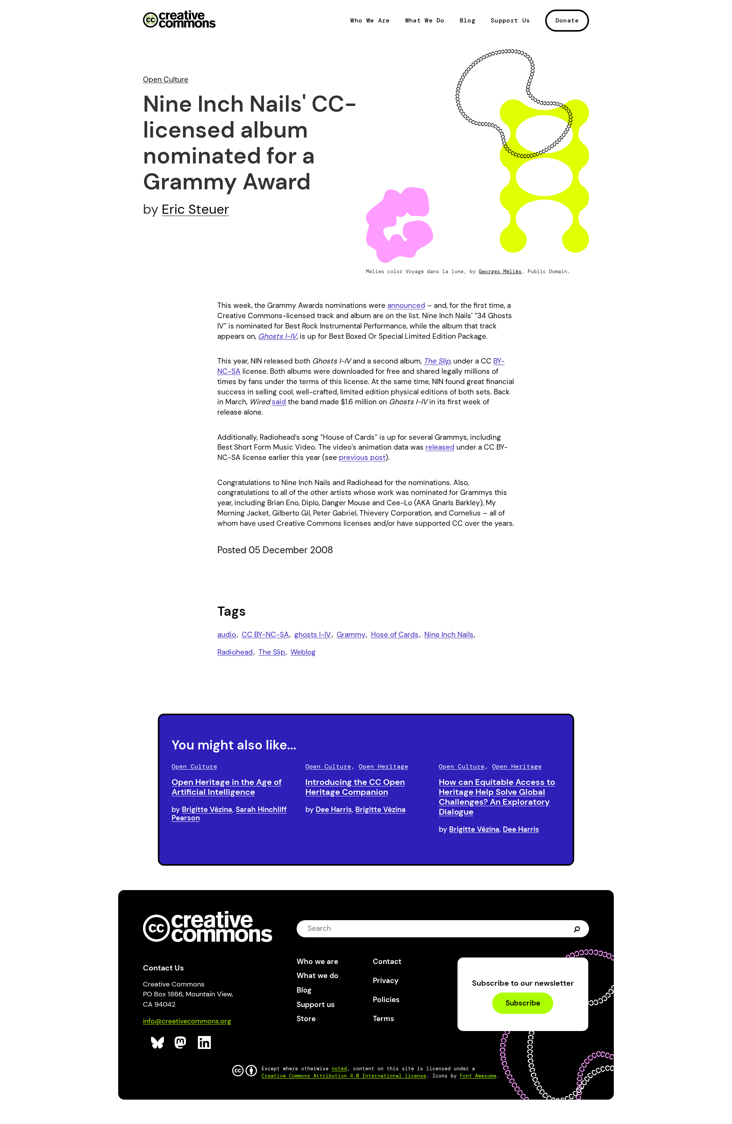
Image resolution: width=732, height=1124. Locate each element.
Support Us (510, 20)
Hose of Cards (395, 634)
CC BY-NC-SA (265, 634)
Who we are (317, 961)
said (279, 402)
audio (226, 634)
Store (306, 1018)
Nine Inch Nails (449, 634)
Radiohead (235, 652)
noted (339, 1068)
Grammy (351, 634)
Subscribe (523, 1003)
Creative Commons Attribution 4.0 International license (344, 1076)
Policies (386, 999)
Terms (383, 1018)
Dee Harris (334, 809)
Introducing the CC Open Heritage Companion (355, 787)
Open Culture (165, 79)
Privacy (385, 980)
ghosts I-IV (312, 634)
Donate (567, 20)
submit (577, 928)
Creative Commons (179, 19)
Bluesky (157, 1042)
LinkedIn (204, 1042)
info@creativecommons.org (187, 1021)
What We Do (425, 20)
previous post (362, 457)
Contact (387, 961)
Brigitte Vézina (207, 809)
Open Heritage (383, 766)
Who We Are (370, 20)
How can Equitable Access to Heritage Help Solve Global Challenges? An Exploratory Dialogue (497, 797)
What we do (318, 975)
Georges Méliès (500, 271)
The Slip (271, 652)
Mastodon (181, 1042)
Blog (467, 20)
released (439, 447)
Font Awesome (478, 1076)
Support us (316, 1004)
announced (406, 305)
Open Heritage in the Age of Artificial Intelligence (227, 787)
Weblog (303, 652)
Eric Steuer (195, 209)
